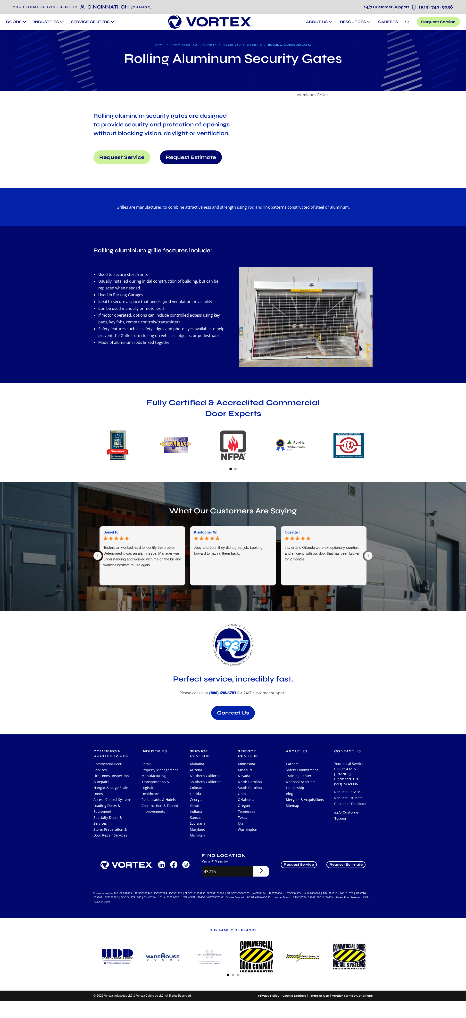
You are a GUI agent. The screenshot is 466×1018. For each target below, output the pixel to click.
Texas (242, 817)
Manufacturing (153, 775)
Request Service (438, 21)
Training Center (298, 775)
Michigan (197, 835)
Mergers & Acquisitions (305, 799)
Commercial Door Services (107, 767)
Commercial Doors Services (193, 44)
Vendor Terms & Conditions (352, 995)
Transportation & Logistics (155, 785)
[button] (141, 7)
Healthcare (150, 793)
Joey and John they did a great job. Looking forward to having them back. (228, 550)
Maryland (197, 829)
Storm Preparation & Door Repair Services (110, 832)
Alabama (197, 764)
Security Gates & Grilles (242, 44)
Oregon (244, 805)
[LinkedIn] (161, 864)
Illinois (195, 805)
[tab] (230, 469)
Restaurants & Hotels (158, 799)
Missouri (245, 770)
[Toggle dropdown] (23, 22)
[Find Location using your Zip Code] (261, 871)
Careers (388, 21)
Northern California (206, 775)
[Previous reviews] (97, 556)
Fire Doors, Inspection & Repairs (111, 778)
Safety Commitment (302, 770)
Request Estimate (191, 157)
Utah (242, 823)
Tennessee (246, 811)
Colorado (197, 787)
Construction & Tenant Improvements (159, 808)
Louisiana (197, 823)
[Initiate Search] (407, 22)
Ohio (242, 793)
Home (159, 44)
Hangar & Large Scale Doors (110, 790)
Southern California (206, 782)
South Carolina (250, 787)
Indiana (196, 811)
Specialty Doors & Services (107, 820)
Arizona (196, 770)
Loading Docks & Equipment (106, 808)
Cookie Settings (294, 995)
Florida (195, 793)
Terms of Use (319, 995)
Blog (289, 793)
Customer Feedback (350, 803)
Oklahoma (246, 799)
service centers (200, 753)
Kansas (195, 817)
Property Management (159, 770)
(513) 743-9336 (408, 7)
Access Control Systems (112, 799)
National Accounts (301, 782)
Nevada (244, 775)
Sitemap (292, 805)
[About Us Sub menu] (330, 22)
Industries (154, 751)
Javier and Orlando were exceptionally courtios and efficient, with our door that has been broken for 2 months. (322, 553)
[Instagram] (186, 864)
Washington (247, 829)
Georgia (196, 799)
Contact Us (233, 713)
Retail (146, 764)
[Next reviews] (368, 556)
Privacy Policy (268, 995)
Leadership (295, 787)
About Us (317, 21)
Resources (353, 21)
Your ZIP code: (215, 861)
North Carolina (250, 782)
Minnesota (246, 764)
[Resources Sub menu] (368, 22)
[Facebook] (173, 864)
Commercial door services (110, 753)
